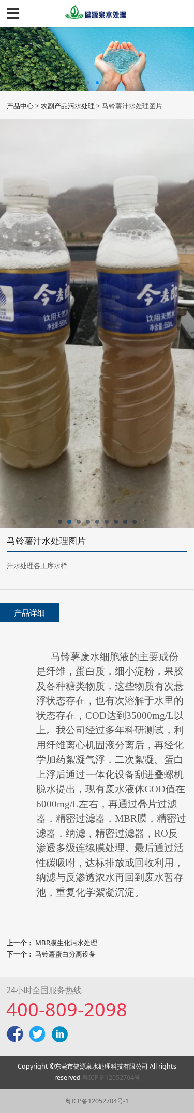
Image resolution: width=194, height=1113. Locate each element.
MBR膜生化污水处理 (66, 942)
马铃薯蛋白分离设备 (65, 954)
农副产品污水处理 (68, 106)
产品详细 (29, 612)
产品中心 (20, 106)
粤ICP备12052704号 (111, 1077)
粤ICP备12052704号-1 (97, 1100)
